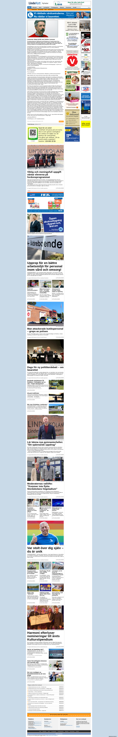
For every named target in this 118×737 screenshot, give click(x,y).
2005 (43, 715)
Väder (45, 9)
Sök (89, 7)
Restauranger (40, 9)
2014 (62, 715)
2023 (82, 715)
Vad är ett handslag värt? (35, 649)
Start (29, 7)
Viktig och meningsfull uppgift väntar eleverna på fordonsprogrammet (44, 174)
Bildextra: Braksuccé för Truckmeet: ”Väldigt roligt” (38, 693)
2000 (32, 715)
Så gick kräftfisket (33, 393)
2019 (73, 715)
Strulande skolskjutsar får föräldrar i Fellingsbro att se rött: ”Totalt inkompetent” (36, 382)
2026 (89, 715)
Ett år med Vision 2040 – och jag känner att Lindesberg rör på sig (40, 701)
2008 (49, 715)
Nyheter (29, 9)
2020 (75, 715)
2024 (84, 715)
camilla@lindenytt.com (37, 723)
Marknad (62, 7)
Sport (40, 7)
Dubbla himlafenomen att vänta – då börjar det (37, 687)
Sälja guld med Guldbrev (52, 735)
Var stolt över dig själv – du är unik (45, 549)
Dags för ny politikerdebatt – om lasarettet (45, 368)
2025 (86, 715)
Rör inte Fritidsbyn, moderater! (37, 404)
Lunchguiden (46, 7)
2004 (41, 715)
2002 (36, 715)
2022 (80, 715)
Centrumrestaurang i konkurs (34, 709)
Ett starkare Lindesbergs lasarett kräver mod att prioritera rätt (40, 690)
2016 (67, 715)
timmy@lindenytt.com (32, 728)
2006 (45, 715)
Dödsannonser (51, 9)
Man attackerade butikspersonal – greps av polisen (45, 330)
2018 (71, 715)
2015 (65, 715)
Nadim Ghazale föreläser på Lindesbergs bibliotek (38, 707)
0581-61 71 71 (38, 124)
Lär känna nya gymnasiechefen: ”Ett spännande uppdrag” (45, 443)
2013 (60, 715)
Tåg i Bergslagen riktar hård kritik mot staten (37, 705)
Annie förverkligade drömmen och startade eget (37, 661)
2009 (52, 715)
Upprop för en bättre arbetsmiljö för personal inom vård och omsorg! (44, 266)
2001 (34, 715)
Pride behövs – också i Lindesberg (35, 691)
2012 (58, 715)
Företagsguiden (54, 7)
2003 (38, 715)
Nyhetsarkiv (34, 9)
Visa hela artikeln (60, 188)
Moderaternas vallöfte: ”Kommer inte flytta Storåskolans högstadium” (42, 486)
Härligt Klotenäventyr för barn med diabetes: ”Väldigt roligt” (40, 688)
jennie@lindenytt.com (37, 725)
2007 (47, 715)
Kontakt (74, 7)
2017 (69, 715)
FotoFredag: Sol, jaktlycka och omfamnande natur (38, 697)
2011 (56, 715)
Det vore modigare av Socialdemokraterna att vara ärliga (36, 674)
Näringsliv (35, 7)
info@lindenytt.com (68, 725)
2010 (54, 715)
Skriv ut (61, 121)
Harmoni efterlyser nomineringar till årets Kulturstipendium (43, 636)
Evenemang (68, 7)
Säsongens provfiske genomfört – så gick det (37, 710)
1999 (30, 715)
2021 (78, 715)
